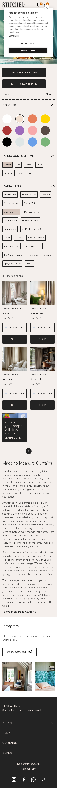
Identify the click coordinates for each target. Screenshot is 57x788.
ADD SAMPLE (16, 327)
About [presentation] (7, 723)
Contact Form (28, 768)
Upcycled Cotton (12, 263)
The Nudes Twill (11, 246)
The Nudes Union (32, 246)
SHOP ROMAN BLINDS (24, 83)
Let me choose (28, 43)
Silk (20, 173)
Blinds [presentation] (7, 753)
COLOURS (9, 105)
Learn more (14, 36)
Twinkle (19, 237)
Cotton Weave (11, 203)
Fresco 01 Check (30, 220)
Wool (30, 173)
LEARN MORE (13, 437)
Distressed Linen (32, 211)
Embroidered (10, 220)
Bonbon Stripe (29, 194)
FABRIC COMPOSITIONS (18, 155)
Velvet (29, 263)
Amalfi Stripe (10, 194)
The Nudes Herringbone (39, 255)
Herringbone (10, 229)
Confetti (46, 194)
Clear (48, 94)
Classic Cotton (11, 211)
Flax (18, 164)
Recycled (8, 173)
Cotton (7, 164)
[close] (46, 7)
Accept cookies (28, 50)
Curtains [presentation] (9, 743)
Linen (39, 164)
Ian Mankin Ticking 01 (32, 229)
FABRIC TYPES (11, 185)
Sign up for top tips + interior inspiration (23, 709)
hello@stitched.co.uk (28, 763)
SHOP (14, 339)
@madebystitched (16, 651)
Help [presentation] (6, 733)
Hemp (28, 164)
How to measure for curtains (19, 611)
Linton (7, 237)
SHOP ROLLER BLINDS (24, 72)
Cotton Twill (30, 203)
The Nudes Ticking (13, 255)
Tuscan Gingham (36, 237)
